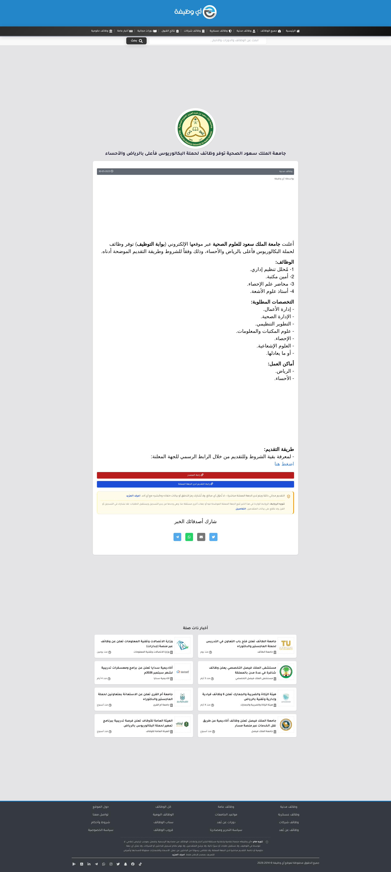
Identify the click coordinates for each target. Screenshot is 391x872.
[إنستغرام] (110, 865)
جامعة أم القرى (161, 705)
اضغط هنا (284, 463)
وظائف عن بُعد (289, 830)
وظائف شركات (289, 822)
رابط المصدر (194, 475)
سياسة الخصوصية (100, 830)
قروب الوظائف (163, 830)
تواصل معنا (101, 815)
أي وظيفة (278, 863)
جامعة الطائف (265, 652)
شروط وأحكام (100, 822)
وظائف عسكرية (288, 815)
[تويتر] (118, 865)
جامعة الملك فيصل (262, 731)
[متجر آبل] (81, 865)
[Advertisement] (195, 77)
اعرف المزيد (133, 496)
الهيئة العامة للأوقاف (157, 731)
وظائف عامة (226, 807)
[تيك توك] (140, 865)
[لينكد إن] (88, 865)
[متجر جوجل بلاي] (74, 865)
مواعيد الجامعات (226, 815)
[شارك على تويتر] (213, 537)
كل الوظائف (163, 807)
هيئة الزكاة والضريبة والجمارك (257, 705)
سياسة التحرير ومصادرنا (226, 830)
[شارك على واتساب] (189, 537)
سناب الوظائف (163, 822)
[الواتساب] (103, 865)
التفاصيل (241, 509)
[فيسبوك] (132, 865)
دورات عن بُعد (226, 822)
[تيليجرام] (96, 865)
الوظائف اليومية (163, 815)
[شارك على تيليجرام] (177, 537)
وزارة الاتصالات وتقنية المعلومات (151, 652)
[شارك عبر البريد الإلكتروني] (201, 537)
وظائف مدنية (285, 171)
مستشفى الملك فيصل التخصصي (254, 678)
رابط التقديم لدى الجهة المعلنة (194, 484)
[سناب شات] (125, 865)
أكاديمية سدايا (161, 678)
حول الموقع (101, 807)
